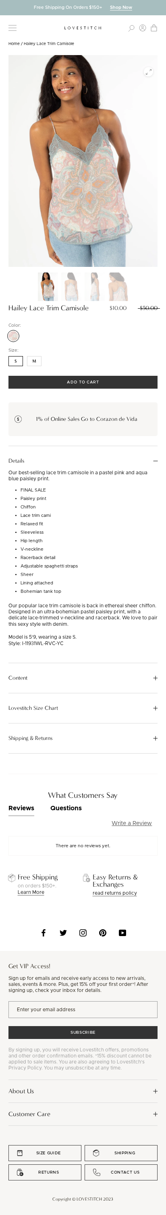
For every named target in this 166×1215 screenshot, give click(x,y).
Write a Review (132, 823)
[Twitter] (63, 932)
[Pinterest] (102, 932)
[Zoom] (148, 71)
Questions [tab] (66, 808)
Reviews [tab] (21, 808)
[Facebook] (43, 932)
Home (14, 44)
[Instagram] (83, 932)
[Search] (131, 28)
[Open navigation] (12, 28)
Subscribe (83, 1033)
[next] (160, 7)
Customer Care (29, 1114)
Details (16, 461)
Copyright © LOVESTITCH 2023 (82, 1199)
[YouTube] (122, 932)
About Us (21, 1091)
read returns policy (115, 893)
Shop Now (121, 7)
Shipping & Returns (30, 738)
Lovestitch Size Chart (33, 708)
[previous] (6, 7)
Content (17, 678)
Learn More (31, 892)
